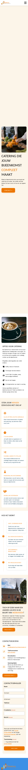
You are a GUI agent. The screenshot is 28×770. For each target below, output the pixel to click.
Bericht (8, 717)
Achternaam (7, 699)
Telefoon (6, 703)
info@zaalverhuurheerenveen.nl (17, 647)
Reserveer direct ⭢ (9, 675)
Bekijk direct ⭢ (8, 629)
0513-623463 (11, 652)
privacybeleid (7, 743)
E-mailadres (9, 710)
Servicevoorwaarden (10, 734)
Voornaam (6, 693)
